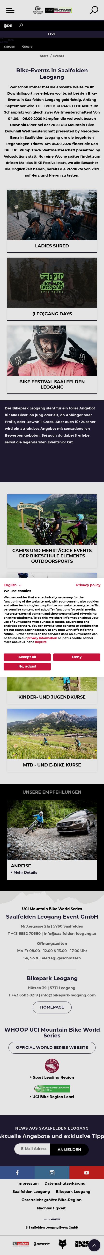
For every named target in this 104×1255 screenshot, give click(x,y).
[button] (13, 585)
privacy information (42, 638)
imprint (40, 642)
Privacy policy (88, 585)
